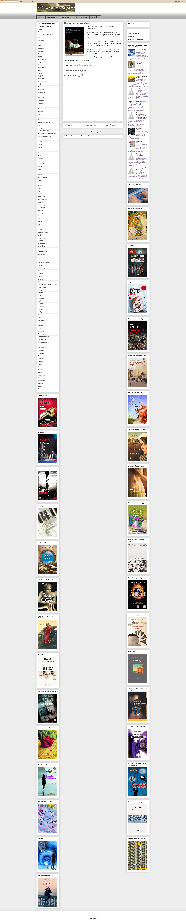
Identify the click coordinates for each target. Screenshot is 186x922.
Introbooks (41, 43)
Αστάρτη (40, 87)
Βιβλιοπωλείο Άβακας (44, 98)
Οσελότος (40, 273)
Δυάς (39, 117)
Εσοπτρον (41, 152)
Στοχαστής (41, 334)
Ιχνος (39, 172)
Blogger (95, 918)
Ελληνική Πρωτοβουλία (44, 136)
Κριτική (40, 216)
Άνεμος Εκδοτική (42, 67)
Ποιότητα (40, 309)
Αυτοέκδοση (41, 92)
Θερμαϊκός (41, 163)
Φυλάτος (40, 372)
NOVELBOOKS (42, 51)
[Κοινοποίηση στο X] (83, 65)
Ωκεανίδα (40, 386)
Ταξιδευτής (41, 347)
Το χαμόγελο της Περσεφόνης (140, 154)
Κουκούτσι (41, 213)
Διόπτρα (40, 111)
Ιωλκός (40, 174)
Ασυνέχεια (41, 89)
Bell (39, 32)
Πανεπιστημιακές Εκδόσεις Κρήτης (47, 284)
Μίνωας (40, 229)
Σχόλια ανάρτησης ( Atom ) (97, 132)
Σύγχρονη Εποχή (42, 339)
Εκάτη (39, 125)
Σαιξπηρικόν (41, 320)
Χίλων (39, 378)
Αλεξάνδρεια (41, 76)
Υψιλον (40, 367)
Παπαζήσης (41, 290)
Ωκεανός (40, 389)
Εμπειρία (40, 139)
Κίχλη (39, 188)
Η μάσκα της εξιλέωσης (139, 129)
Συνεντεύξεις (95, 17)
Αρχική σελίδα (92, 125)
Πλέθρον (40, 303)
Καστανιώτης (41, 205)
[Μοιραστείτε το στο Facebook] (85, 65)
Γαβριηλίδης (41, 100)
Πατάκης (40, 292)
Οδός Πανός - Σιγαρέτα (44, 268)
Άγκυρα (40, 62)
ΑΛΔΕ (39, 70)
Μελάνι (73, 65)
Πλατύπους (41, 306)
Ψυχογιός (40, 383)
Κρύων (40, 218)
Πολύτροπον (41, 312)
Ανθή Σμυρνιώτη (42, 81)
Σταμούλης (41, 331)
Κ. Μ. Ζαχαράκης (42, 177)
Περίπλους (41, 298)
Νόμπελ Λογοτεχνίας (81, 17)
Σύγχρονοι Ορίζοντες (43, 342)
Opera (39, 54)
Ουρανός (40, 279)
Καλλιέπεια (41, 194)
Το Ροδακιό (41, 353)
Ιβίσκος (40, 166)
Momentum (41, 48)
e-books (40, 56)
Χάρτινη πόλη (41, 375)
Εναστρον (40, 144)
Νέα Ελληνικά (139, 141)
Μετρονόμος (41, 246)
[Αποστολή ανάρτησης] (91, 65)
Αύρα (39, 95)
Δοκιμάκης (41, 114)
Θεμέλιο (40, 161)
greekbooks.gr (42, 59)
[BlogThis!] (80, 65)
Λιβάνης (40, 224)
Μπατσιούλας (41, 254)
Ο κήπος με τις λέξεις (43, 262)
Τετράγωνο (41, 350)
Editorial (41, 17)
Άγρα (39, 65)
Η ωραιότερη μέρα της (142, 49)
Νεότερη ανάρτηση (71, 125)
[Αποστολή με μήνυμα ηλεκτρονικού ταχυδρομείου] (78, 65)
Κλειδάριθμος (41, 207)
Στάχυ (39, 328)
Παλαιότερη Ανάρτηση (114, 125)
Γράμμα (40, 106)
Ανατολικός (41, 78)
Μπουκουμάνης (42, 257)
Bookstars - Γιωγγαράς (44, 34)
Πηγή (39, 301)
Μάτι (39, 227)
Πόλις (39, 317)
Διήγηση (40, 108)
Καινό (39, 191)
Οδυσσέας (40, 265)
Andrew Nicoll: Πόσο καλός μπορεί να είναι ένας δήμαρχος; (137, 102)
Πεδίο (39, 295)
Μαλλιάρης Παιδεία (43, 232)
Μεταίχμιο (40, 240)
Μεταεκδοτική (41, 243)
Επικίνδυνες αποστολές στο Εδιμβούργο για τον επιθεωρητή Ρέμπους (141, 115)
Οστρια (40, 276)
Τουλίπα (40, 356)
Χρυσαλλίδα (41, 380)
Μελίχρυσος (41, 238)
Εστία (39, 155)
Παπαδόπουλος (42, 287)
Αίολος (40, 73)
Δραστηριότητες (52, 17)
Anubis (40, 29)
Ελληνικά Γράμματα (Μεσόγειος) (47, 133)
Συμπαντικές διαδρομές (44, 336)
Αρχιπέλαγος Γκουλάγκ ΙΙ (139, 62)
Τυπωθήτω (41, 361)
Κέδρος (40, 185)
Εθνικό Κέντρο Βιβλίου (44, 122)
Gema (39, 37)
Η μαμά (138, 89)
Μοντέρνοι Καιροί (42, 251)
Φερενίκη (40, 369)
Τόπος (39, 364)
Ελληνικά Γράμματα (43, 130)
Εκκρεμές (40, 128)
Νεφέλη (40, 260)
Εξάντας (40, 147)
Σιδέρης (40, 323)
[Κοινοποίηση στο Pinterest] (87, 65)
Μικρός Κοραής (42, 249)
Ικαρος (40, 169)
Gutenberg (41, 40)
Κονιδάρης (41, 210)
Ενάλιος (40, 141)
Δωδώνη (40, 120)
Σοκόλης (40, 325)
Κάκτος (40, 180)
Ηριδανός (40, 158)
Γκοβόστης (41, 103)
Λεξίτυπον (40, 221)
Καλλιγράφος (41, 196)
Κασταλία (40, 202)
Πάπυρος (40, 282)
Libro (39, 45)
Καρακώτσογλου (42, 199)
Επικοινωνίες (41, 150)
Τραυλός (40, 358)
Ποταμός (40, 314)
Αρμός (39, 84)
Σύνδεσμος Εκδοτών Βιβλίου (46, 345)
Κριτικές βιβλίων (66, 17)
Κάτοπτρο (40, 183)
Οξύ (39, 270)
